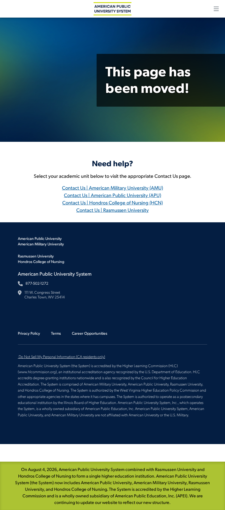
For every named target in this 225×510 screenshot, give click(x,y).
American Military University (41, 244)
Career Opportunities (89, 333)
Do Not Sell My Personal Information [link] (62, 356)
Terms (56, 333)
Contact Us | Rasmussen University (112, 210)
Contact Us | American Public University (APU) (112, 195)
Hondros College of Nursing (41, 261)
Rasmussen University (36, 256)
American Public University (40, 238)
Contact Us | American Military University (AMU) (112, 187)
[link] (18, 356)
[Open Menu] (216, 9)
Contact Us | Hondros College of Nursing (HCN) (112, 202)
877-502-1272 (37, 283)
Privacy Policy (29, 333)
